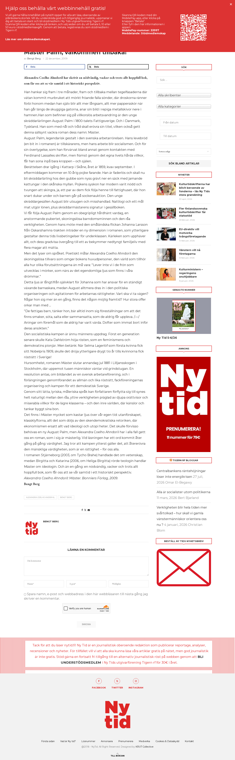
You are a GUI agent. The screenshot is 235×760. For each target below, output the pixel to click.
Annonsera (107, 741)
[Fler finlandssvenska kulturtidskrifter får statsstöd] (166, 213)
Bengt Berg (34, 58)
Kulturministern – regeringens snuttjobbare (191, 273)
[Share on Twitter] (85, 510)
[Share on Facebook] (82, 510)
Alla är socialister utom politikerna (183, 492)
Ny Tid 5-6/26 (167, 338)
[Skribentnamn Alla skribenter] (184, 95)
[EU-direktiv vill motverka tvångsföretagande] (166, 234)
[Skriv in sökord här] (184, 80)
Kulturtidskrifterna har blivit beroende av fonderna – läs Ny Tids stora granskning (194, 189)
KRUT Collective (144, 746)
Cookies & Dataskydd (167, 741)
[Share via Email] (89, 510)
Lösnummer (88, 741)
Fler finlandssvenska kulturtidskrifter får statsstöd (193, 212)
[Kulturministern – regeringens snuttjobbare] (166, 274)
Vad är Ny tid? (68, 741)
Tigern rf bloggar (185, 460)
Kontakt (189, 741)
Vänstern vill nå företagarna (189, 252)
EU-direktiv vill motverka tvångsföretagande (193, 233)
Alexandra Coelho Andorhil (40, 497)
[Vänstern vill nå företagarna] (166, 254)
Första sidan (48, 741)
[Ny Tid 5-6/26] (184, 316)
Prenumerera (125, 741)
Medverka (144, 741)
